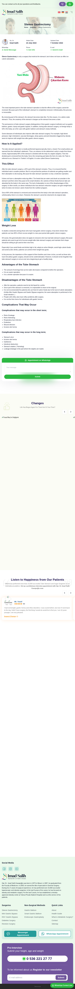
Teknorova (37, 986)
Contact (55, 920)
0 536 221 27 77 (39, 959)
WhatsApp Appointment (57, 934)
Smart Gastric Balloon (33, 914)
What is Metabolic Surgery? (62, 917)
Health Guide (57, 914)
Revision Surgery (8, 924)
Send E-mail (58, 50)
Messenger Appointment (23, 933)
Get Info (31, 50)
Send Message (10, 50)
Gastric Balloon (30, 910)
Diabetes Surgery (8, 920)
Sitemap (55, 924)
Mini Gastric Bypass (9, 914)
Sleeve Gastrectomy (10, 910)
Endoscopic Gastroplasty (34, 917)
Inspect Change (10, 616)
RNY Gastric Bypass (10, 917)
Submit (37, 377)
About (54, 910)
